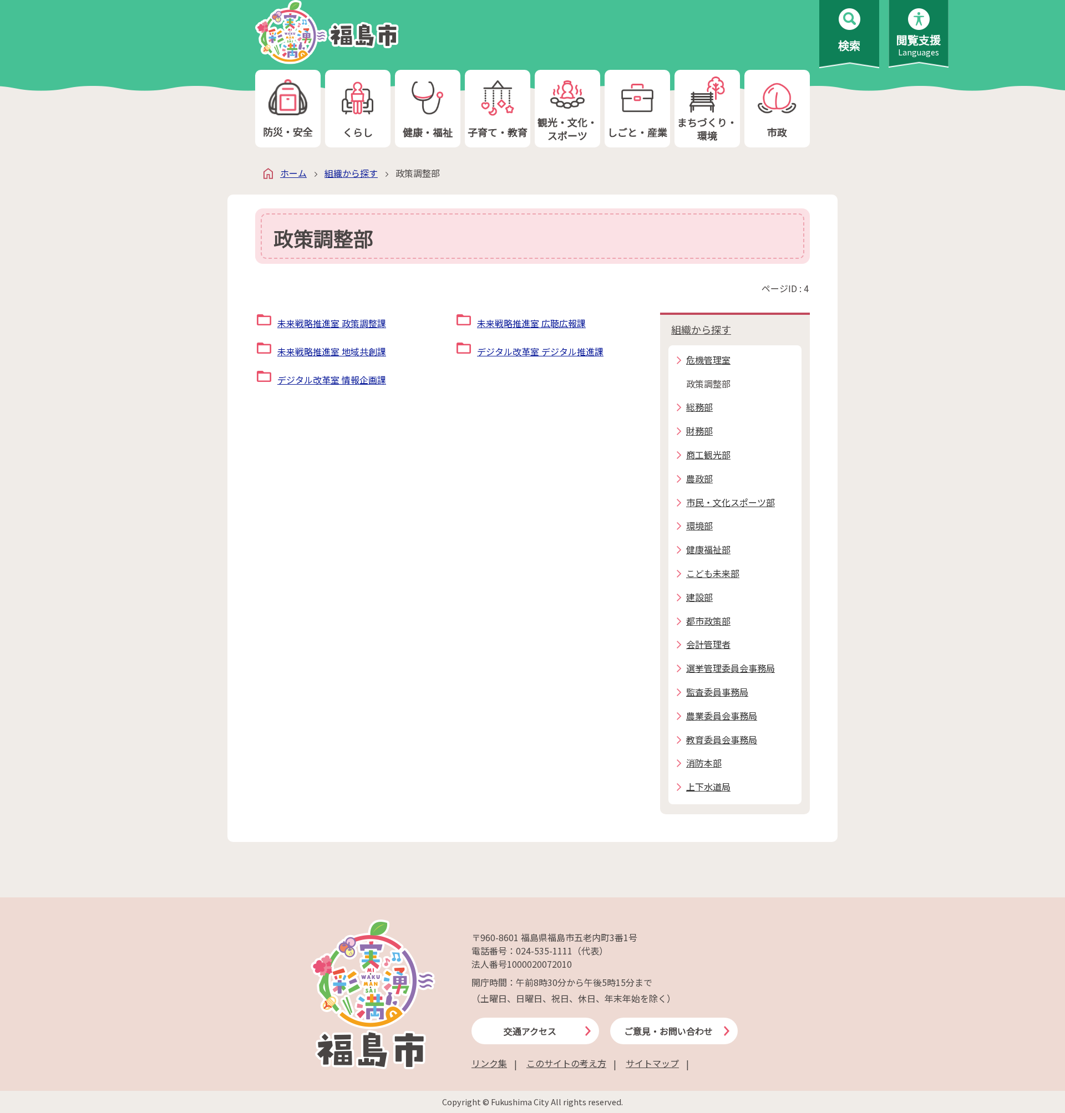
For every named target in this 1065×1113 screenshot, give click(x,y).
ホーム (293, 173)
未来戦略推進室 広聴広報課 (531, 323)
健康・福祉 (428, 132)
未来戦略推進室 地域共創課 (331, 351)
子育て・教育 (498, 132)
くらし (358, 132)
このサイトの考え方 (566, 1063)
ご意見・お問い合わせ (668, 1031)
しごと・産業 (637, 132)
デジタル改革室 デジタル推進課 (540, 351)
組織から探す (351, 173)
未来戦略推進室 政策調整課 (331, 323)
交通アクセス (530, 1031)
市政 (777, 132)
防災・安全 (288, 131)
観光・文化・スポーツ (567, 128)
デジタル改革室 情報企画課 (331, 379)
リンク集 (489, 1063)
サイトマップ (652, 1063)
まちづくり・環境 (707, 128)
